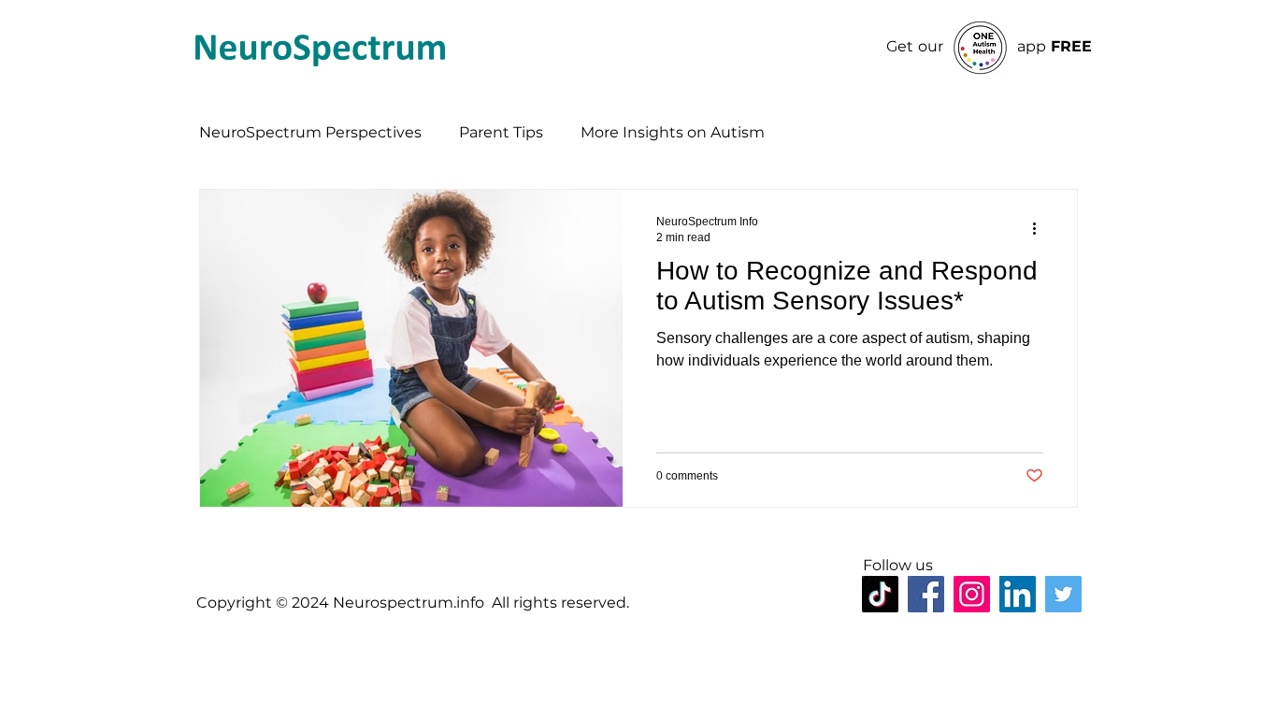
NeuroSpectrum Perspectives (310, 132)
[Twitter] (1063, 594)
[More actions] (1040, 228)
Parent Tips (501, 132)
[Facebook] (926, 594)
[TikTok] (880, 594)
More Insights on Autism (673, 132)
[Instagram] (972, 594)
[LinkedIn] (1017, 594)
